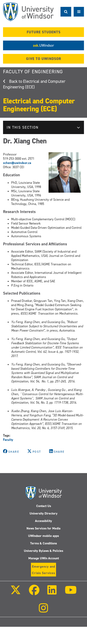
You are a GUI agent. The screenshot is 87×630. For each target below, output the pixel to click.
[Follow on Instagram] (43, 611)
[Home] (28, 11)
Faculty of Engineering (33, 71)
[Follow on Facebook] (34, 593)
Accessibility (43, 521)
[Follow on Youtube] (70, 593)
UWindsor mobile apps (43, 536)
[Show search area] (65, 12)
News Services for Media (43, 528)
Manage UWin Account (43, 558)
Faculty (8, 440)
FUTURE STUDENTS (43, 32)
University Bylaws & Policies (43, 551)
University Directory (43, 513)
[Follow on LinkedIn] (52, 593)
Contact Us (43, 506)
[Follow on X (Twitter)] (15, 593)
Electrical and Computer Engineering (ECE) (34, 84)
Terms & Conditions (43, 543)
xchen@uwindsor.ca (17, 163)
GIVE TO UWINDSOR (43, 58)
